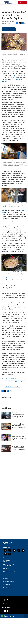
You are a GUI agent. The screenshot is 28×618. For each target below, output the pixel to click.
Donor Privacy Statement (9, 581)
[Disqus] (14, 480)
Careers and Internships (8, 575)
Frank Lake (4, 278)
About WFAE (6, 568)
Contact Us (5, 578)
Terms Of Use (6, 591)
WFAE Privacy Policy (7, 587)
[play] (2, 616)
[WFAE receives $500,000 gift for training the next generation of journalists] (6, 426)
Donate (23, 2)
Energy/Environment (11, 378)
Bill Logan (14, 75)
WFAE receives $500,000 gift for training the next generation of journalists (18, 425)
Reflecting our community (9, 571)
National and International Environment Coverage (15, 382)
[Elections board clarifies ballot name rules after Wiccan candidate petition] (6, 448)
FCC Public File (6, 584)
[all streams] (26, 616)
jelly (6, 132)
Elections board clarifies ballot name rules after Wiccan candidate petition (18, 447)
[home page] (8, 2)
